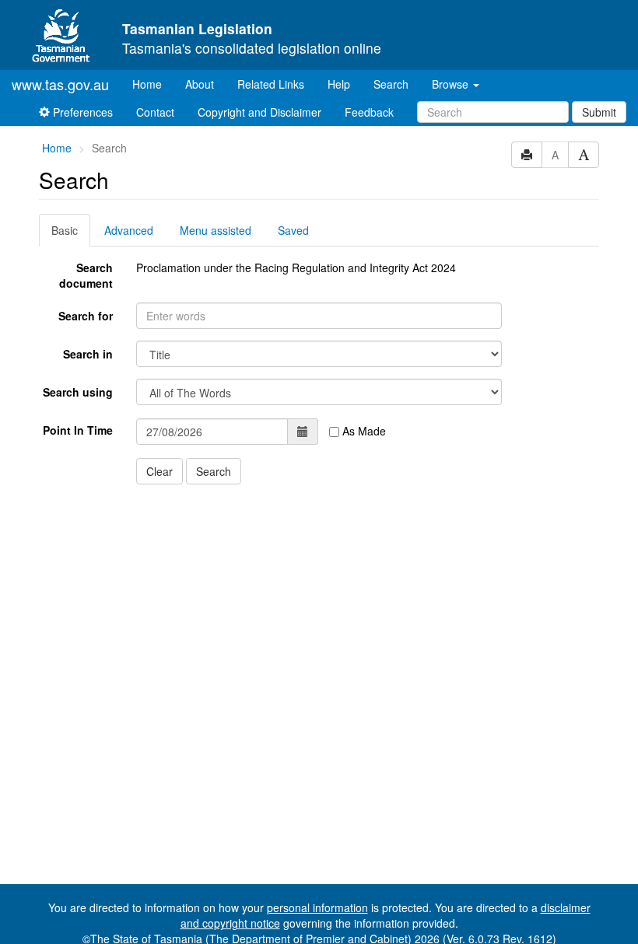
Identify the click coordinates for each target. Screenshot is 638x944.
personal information (317, 907)
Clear (159, 471)
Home (153, 83)
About (199, 84)
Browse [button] (451, 84)
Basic (64, 230)
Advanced (128, 230)
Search (390, 84)
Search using (78, 392)
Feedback (369, 112)
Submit (599, 112)
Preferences (81, 112)
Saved (293, 230)
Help (339, 84)
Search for (85, 315)
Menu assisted (215, 230)
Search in (88, 354)
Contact (155, 112)
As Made (362, 431)
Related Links (270, 84)
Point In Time (78, 430)
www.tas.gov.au (60, 84)
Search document (86, 275)
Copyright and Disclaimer (259, 112)
